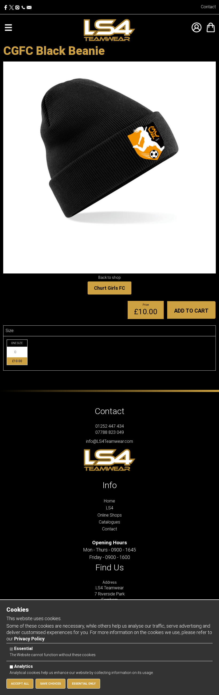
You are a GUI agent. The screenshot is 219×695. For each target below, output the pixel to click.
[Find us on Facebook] (6, 6)
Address (110, 582)
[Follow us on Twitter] (12, 6)
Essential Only (84, 683)
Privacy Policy (29, 638)
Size (10, 330)
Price (146, 304)
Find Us (109, 567)
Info (110, 485)
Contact (208, 6)
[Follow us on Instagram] (17, 6)
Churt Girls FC (109, 288)
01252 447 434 (109, 426)
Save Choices (50, 683)
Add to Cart (191, 311)
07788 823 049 (109, 432)
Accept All (20, 683)
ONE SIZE (17, 343)
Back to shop (109, 277)
